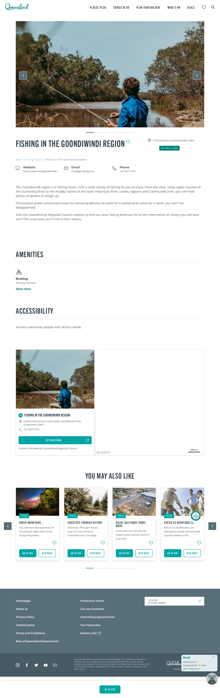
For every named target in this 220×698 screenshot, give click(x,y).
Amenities (29, 254)
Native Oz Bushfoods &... (180, 522)
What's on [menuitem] (173, 7)
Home (19, 159)
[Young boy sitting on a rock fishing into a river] (110, 74)
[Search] (213, 7)
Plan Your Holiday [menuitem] (148, 7)
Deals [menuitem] (191, 7)
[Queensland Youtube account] (46, 665)
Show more (23, 288)
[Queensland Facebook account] (27, 665)
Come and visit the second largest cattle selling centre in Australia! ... (132, 534)
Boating (22, 279)
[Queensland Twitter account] (36, 665)
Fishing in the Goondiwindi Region (70, 143)
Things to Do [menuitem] (121, 7)
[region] (110, 203)
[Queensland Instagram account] (17, 665)
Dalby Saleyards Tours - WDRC (131, 524)
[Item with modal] (110, 74)
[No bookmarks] (204, 7)
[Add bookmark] (128, 141)
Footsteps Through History (85, 522)
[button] (23, 76)
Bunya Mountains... (31, 522)
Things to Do (34, 159)
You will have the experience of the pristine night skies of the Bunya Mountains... (36, 531)
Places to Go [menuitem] (98, 7)
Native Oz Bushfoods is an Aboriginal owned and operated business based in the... (182, 531)
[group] (37, 526)
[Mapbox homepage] (103, 452)
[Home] (17, 9)
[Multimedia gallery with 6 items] (110, 77)
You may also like (110, 475)
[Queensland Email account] (55, 665)
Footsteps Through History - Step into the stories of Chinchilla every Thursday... (83, 531)
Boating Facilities (26, 282)
